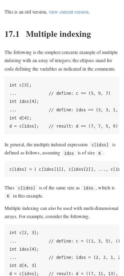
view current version (68, 11)
